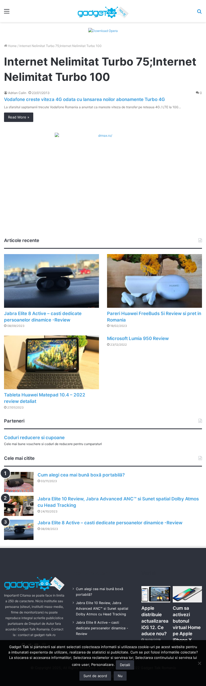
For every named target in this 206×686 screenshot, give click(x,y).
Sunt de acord (95, 676)
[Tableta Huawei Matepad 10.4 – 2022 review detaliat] (51, 362)
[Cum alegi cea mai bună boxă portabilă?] (19, 482)
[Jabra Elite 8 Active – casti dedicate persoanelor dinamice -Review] (51, 281)
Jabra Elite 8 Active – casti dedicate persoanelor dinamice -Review (110, 522)
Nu (120, 676)
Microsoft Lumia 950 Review (138, 338)
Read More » (18, 117)
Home (12, 46)
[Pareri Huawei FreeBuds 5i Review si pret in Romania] (154, 281)
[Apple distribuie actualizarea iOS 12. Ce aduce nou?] (155, 594)
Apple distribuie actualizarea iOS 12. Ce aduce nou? (154, 620)
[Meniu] (6, 13)
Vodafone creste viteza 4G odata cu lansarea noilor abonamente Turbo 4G (84, 99)
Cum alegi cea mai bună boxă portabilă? (81, 475)
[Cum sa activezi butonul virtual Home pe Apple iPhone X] (187, 594)
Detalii (125, 665)
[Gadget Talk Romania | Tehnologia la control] (103, 11)
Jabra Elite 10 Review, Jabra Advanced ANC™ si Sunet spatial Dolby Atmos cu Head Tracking (102, 608)
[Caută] (199, 13)
